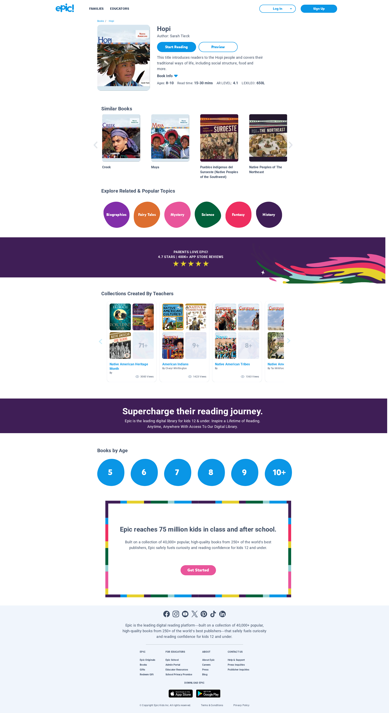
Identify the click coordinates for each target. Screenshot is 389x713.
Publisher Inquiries (238, 669)
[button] (131, 341)
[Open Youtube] (185, 614)
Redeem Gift (147, 674)
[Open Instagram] (176, 614)
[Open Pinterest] (204, 614)
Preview (218, 47)
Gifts (142, 669)
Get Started (198, 570)
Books (100, 21)
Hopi (111, 21)
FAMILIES (96, 8)
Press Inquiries (236, 664)
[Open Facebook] (166, 614)
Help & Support (236, 660)
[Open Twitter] (194, 614)
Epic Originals (147, 660)
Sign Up (319, 8)
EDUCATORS (119, 8)
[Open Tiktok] (213, 614)
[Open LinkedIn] (222, 614)
